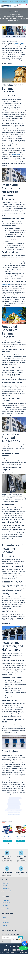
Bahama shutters (19, 43)
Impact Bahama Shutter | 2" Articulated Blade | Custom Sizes (21, 836)
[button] (23, 948)
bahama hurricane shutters (15, 798)
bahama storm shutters (14, 800)
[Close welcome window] (21, 938)
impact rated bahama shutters (13, 804)
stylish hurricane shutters (13, 814)
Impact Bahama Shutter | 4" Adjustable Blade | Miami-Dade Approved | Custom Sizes (8, 836)
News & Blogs (15, 11)
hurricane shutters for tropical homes (14, 810)
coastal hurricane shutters (13, 802)
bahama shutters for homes (14, 808)
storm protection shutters (13, 812)
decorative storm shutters (13, 806)
